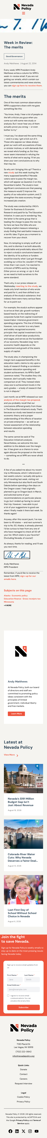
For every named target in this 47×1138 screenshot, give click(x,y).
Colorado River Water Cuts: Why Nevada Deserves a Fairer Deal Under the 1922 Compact (22, 861)
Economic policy (20, 595)
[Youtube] (37, 1131)
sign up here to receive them (27, 85)
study (11, 172)
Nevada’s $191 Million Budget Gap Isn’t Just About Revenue (21, 802)
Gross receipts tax (32, 598)
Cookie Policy (23, 1097)
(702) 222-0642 (23, 1051)
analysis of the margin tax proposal (22, 400)
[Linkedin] (17, 1131)
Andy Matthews (11, 63)
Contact (23, 1074)
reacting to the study (27, 286)
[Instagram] (30, 1131)
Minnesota (9, 602)
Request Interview (23, 1083)
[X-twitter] (23, 1131)
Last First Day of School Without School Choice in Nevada (22, 913)
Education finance (12, 598)
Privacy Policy (23, 1101)
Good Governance (14, 56)
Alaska (7, 595)
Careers (23, 1078)
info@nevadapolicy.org (23, 1056)
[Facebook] (10, 1131)
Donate (23, 1069)
